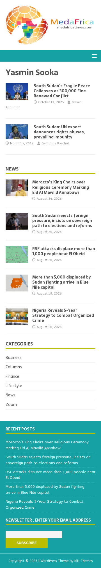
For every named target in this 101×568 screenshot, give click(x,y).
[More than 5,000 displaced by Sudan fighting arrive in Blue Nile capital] (17, 288)
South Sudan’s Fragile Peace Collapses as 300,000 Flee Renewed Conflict (62, 91)
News (12, 168)
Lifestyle (14, 385)
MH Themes (83, 561)
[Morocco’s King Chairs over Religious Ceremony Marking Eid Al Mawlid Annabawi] (17, 193)
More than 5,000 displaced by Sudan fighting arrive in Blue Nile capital (61, 282)
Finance (12, 376)
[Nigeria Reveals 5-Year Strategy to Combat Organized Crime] (17, 321)
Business (14, 357)
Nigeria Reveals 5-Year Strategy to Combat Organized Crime (63, 315)
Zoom (11, 404)
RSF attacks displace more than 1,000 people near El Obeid (63, 251)
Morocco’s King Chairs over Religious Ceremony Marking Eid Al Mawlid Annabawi (60, 187)
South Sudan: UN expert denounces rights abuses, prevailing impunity (59, 132)
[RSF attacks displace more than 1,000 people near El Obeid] (17, 259)
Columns (14, 367)
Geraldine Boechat (55, 143)
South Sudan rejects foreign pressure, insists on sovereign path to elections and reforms (62, 220)
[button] (93, 55)
